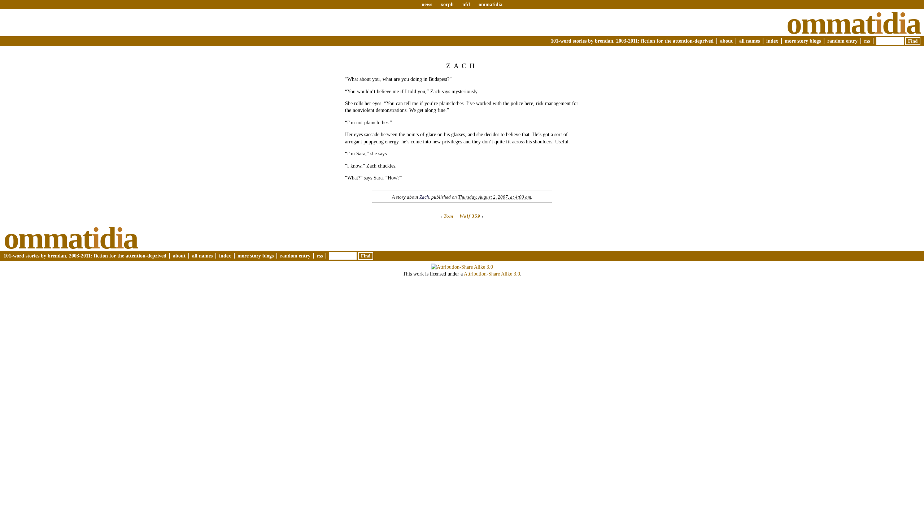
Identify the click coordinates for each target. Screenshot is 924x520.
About (726, 41)
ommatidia (490, 4)
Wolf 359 (469, 216)
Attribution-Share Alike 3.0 (492, 274)
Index (772, 41)
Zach (424, 197)
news (427, 4)
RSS (867, 41)
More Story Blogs (803, 41)
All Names (749, 41)
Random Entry (842, 41)
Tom (448, 216)
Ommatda (853, 23)
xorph (447, 4)
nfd (466, 4)
